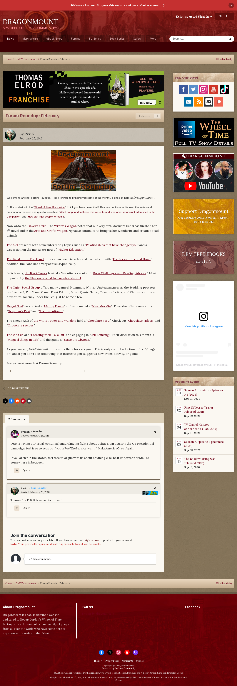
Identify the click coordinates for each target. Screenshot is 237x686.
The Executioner (51, 311)
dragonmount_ (205, 364)
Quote (26, 470)
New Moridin (101, 306)
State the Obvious (76, 339)
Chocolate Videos (140, 320)
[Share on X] (5, 401)
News (10, 39)
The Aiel (12, 245)
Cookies (139, 661)
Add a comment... (40, 559)
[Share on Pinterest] (23, 401)
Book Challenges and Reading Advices (119, 273)
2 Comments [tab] (16, 419)
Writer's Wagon (65, 226)
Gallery (137, 39)
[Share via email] (29, 401)
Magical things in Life (23, 339)
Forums (75, 39)
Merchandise (30, 39)
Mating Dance (54, 306)
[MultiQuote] (16, 470)
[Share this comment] (155, 431)
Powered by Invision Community (119, 668)
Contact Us (127, 661)
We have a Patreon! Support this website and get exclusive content (116, 5)
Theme (97, 661)
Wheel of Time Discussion (49, 207)
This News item (213, 38)
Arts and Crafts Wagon (50, 230)
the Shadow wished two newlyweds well (53, 278)
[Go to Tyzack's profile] (15, 434)
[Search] (230, 39)
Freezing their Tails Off (47, 335)
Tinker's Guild (36, 226)
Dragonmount (184, 364)
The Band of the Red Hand (25, 259)
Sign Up (224, 16)
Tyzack (25, 432)
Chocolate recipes (21, 325)
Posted (35, 435)
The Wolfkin (15, 335)
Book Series (116, 39)
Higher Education (71, 249)
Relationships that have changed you (111, 245)
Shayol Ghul (15, 306)
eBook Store (54, 39)
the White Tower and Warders (55, 320)
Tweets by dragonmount (98, 613)
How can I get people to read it (46, 216)
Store (199, 261)
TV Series (95, 39)
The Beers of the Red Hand (132, 259)
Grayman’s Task (19, 311)
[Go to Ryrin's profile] (10, 135)
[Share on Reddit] (17, 401)
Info (208, 261)
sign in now (92, 540)
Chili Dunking (100, 335)
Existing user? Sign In (193, 16)
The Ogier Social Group (23, 287)
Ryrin (29, 134)
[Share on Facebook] (11, 401)
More (153, 39)
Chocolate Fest (98, 320)
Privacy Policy (112, 661)
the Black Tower (36, 273)
